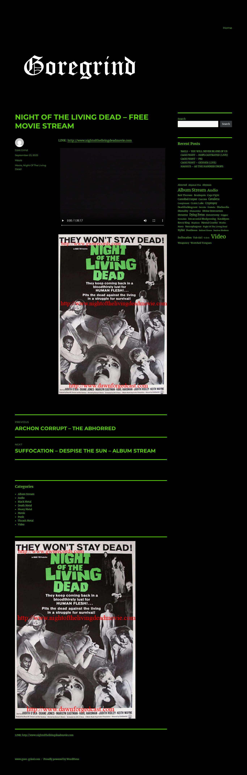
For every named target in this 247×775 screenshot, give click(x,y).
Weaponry (183, 243)
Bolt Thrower (185, 195)
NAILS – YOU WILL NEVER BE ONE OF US (204, 151)
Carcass (203, 199)
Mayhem (195, 223)
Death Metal (25, 505)
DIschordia (223, 207)
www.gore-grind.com (27, 759)
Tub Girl (197, 237)
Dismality (183, 211)
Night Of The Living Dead (215, 226)
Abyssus (206, 185)
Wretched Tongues (201, 243)
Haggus (224, 215)
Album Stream (26, 494)
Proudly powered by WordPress (61, 759)
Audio (21, 498)
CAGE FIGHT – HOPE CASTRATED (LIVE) (204, 155)
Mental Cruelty (209, 222)
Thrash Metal (25, 520)
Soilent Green (205, 230)
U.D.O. (207, 238)
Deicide (202, 207)
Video (21, 524)
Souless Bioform (221, 230)
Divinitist (183, 215)
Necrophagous (193, 226)
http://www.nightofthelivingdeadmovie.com (100, 140)
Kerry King (184, 222)
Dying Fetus (197, 214)
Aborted (182, 185)
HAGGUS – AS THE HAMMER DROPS (202, 166)
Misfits (222, 223)
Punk (21, 516)
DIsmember (195, 211)
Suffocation (185, 237)
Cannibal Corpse (187, 199)
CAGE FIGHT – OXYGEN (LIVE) (198, 162)
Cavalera (213, 199)
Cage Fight (213, 195)
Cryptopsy (211, 203)
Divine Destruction (212, 211)
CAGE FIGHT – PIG (192, 158)
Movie (18, 160)
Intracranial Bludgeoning (202, 219)
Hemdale (182, 219)
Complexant (183, 203)
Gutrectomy (212, 215)
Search (182, 118)
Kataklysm (223, 219)
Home (227, 28)
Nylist (181, 230)
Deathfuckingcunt (187, 207)
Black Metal (24, 501)
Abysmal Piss (194, 185)
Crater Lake (197, 203)
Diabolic (211, 207)
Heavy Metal (25, 509)
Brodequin (200, 195)
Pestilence (191, 230)
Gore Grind (21, 150)
